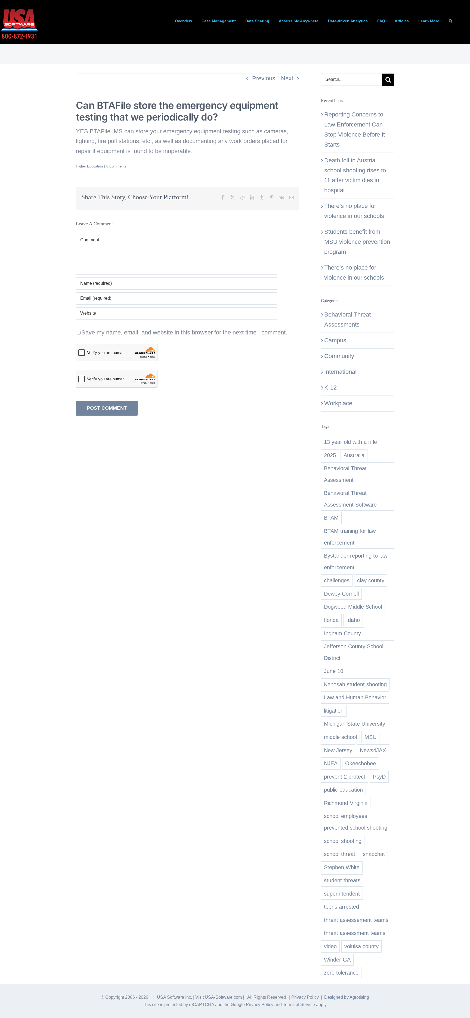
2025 (330, 455)
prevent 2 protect (344, 777)
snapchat (374, 854)
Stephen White (342, 867)
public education (343, 790)
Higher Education (89, 166)
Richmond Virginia (345, 803)
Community (339, 356)
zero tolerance (341, 973)
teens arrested (341, 907)
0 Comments (116, 166)
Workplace (338, 403)
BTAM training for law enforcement (350, 537)
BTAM (331, 518)
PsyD (379, 777)
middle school (340, 737)
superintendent (342, 894)
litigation (334, 711)
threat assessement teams (356, 920)
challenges (337, 580)
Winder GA (337, 960)
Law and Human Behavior (355, 697)
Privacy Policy (305, 997)
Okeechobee (360, 763)
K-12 (330, 387)
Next (287, 78)
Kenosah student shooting (355, 684)
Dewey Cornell (341, 594)
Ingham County (342, 633)
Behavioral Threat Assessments (347, 319)
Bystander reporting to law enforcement (355, 561)
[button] (450, 20)
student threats (342, 880)
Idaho (353, 620)
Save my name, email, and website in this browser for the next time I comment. (184, 332)
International (340, 371)
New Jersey (338, 750)
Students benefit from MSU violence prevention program (357, 241)
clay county (370, 580)
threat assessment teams (354, 933)
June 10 (333, 671)
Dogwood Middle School (353, 607)
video (330, 946)
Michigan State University (354, 724)
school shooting (342, 841)
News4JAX (373, 750)
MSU (370, 737)
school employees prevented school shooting (355, 822)
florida (331, 620)
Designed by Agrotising (346, 997)
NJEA (331, 763)
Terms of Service (299, 1004)
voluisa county (361, 946)
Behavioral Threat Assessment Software (350, 499)
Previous (263, 78)
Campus (335, 340)
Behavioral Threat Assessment (345, 474)
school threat (339, 854)
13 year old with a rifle (350, 442)
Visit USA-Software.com (218, 997)
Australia (354, 455)
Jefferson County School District (353, 652)
